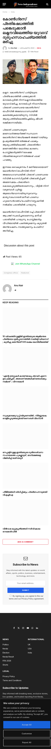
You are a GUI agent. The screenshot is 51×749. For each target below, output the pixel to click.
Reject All (26, 742)
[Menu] (4, 4)
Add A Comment (25, 542)
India (39, 48)
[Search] (47, 4)
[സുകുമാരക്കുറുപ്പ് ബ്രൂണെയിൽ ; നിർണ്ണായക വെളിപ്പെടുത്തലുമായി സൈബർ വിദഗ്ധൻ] (25, 399)
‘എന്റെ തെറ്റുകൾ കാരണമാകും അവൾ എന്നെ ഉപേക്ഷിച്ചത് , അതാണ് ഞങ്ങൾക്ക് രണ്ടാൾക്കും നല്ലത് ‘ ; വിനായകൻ (25, 379)
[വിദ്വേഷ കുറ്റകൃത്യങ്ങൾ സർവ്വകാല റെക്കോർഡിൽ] (25, 512)
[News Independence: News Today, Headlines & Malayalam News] (25, 4)
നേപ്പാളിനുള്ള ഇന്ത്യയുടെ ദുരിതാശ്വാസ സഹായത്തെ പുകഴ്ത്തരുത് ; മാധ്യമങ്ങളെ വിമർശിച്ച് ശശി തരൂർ (23, 455)
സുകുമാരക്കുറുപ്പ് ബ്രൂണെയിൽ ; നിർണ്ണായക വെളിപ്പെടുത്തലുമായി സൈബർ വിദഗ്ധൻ (25, 417)
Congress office (11, 273)
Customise (27, 733)
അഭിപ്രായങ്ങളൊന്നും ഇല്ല (15, 52)
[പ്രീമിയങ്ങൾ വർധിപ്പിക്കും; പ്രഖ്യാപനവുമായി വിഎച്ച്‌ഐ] (25, 476)
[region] (25, 724)
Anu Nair (14, 48)
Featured (25, 273)
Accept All (27, 725)
